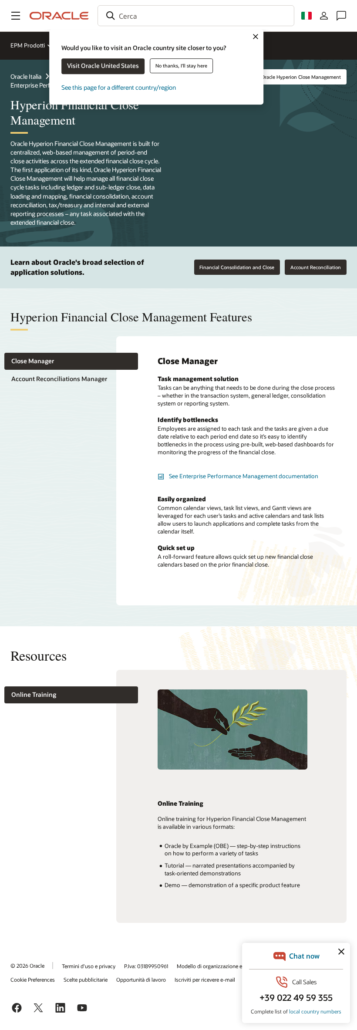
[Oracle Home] (59, 15)
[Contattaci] (341, 15)
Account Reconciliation (315, 267)
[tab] (71, 361)
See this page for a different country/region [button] (118, 87)
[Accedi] (324, 15)
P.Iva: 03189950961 (146, 965)
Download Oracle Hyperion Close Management (289, 77)
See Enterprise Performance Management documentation (243, 476)
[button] (15, 15)
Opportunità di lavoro (141, 979)
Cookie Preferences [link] (32, 979)
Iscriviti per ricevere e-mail (205, 979)
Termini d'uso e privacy (88, 965)
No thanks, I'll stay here (181, 65)
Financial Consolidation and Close (236, 267)
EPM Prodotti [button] (27, 45)
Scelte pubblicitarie (86, 979)
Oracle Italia (25, 76)
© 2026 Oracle (27, 965)
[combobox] (196, 15)
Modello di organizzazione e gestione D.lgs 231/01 (235, 965)
